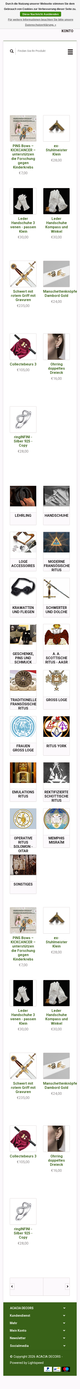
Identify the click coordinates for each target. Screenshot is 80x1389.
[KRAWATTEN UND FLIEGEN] (23, 588)
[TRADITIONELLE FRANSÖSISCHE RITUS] (23, 680)
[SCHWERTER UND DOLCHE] (56, 588)
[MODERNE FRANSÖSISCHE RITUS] (56, 542)
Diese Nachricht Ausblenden (40, 14)
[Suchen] (12, 51)
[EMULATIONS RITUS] (23, 772)
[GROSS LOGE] (56, 680)
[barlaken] (26, 1286)
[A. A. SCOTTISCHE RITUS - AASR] (56, 634)
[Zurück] (12, 1286)
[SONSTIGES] (23, 865)
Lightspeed (36, 1363)
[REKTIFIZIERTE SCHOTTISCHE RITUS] (56, 772)
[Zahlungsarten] (48, 1369)
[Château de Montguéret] (60, 1286)
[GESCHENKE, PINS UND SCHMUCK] (23, 634)
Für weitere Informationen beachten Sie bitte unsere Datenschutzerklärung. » (40, 22)
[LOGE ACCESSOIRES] (23, 542)
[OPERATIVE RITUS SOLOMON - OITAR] (23, 819)
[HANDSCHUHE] (56, 496)
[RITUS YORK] (56, 726)
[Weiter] (67, 1286)
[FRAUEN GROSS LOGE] (23, 726)
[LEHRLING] (23, 496)
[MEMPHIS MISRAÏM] (56, 819)
